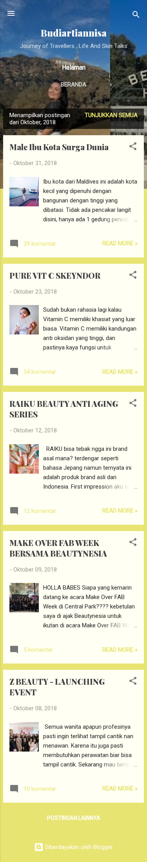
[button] (133, 148)
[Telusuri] (136, 16)
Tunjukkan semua (111, 115)
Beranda (73, 84)
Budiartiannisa (74, 33)
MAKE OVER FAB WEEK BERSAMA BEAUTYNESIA (58, 548)
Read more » (120, 243)
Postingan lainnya (73, 818)
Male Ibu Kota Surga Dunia (59, 147)
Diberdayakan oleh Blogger (78, 847)
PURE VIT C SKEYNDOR (54, 275)
